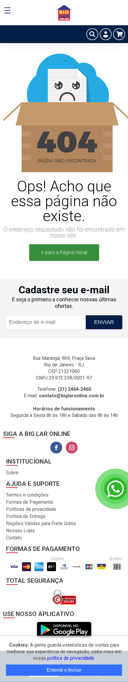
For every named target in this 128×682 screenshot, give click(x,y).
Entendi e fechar (64, 669)
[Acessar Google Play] (64, 630)
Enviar (104, 322)
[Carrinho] (119, 34)
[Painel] (105, 34)
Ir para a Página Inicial (64, 252)
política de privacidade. (71, 658)
